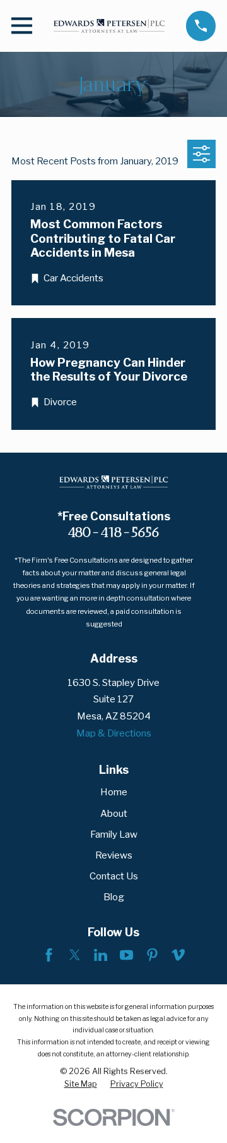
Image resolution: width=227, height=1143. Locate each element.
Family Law (113, 834)
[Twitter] (74, 955)
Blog (113, 897)
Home (113, 792)
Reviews (113, 855)
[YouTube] (126, 955)
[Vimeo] (178, 955)
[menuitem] (80, 1084)
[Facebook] (48, 955)
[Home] (109, 25)
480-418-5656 (113, 532)
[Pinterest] (152, 955)
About (113, 813)
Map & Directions (113, 733)
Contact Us (114, 876)
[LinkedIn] (100, 955)
